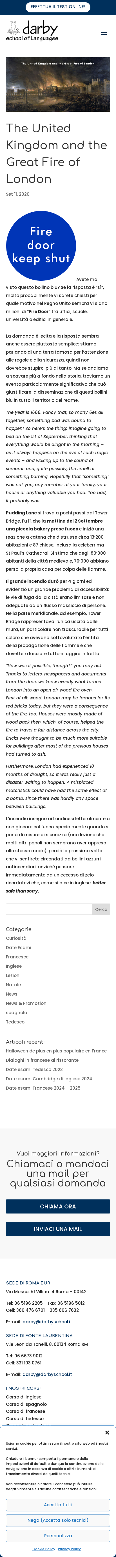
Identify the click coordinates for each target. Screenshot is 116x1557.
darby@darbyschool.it (47, 1322)
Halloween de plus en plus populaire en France (56, 1051)
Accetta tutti (58, 1505)
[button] (107, 1432)
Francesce (17, 957)
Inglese (14, 966)
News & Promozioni (27, 1003)
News (11, 994)
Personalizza (58, 1536)
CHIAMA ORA (58, 1206)
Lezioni (13, 975)
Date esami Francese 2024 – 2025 (43, 1088)
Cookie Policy (43, 1549)
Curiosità (16, 938)
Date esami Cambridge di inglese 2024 (49, 1079)
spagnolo (16, 1013)
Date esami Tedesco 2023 (34, 1069)
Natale (13, 985)
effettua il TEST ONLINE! (58, 6)
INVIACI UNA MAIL (58, 1229)
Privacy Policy (69, 1549)
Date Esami (18, 948)
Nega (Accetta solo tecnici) (58, 1520)
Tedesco (15, 1022)
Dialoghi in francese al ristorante (42, 1060)
